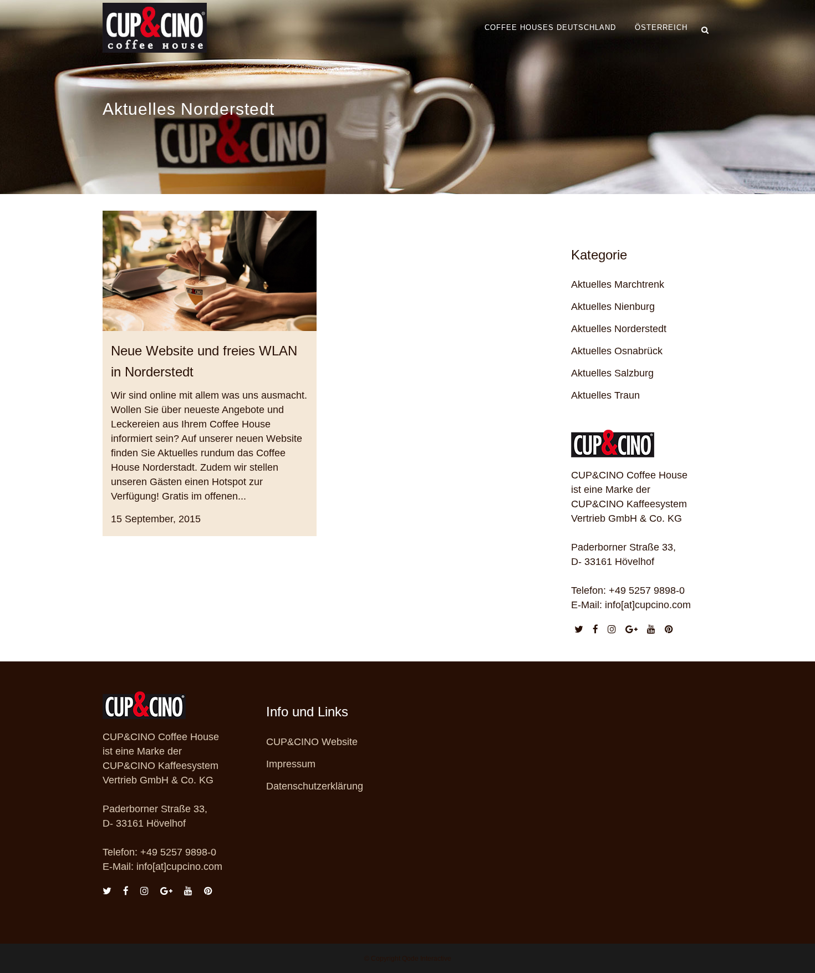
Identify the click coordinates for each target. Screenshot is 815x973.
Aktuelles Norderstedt (618, 328)
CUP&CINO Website (312, 741)
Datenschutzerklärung (314, 786)
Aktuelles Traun (605, 395)
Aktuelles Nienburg (613, 306)
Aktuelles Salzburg (612, 373)
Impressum (290, 764)
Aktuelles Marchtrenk (617, 284)
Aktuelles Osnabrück (617, 350)
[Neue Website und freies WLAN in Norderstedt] (210, 271)
